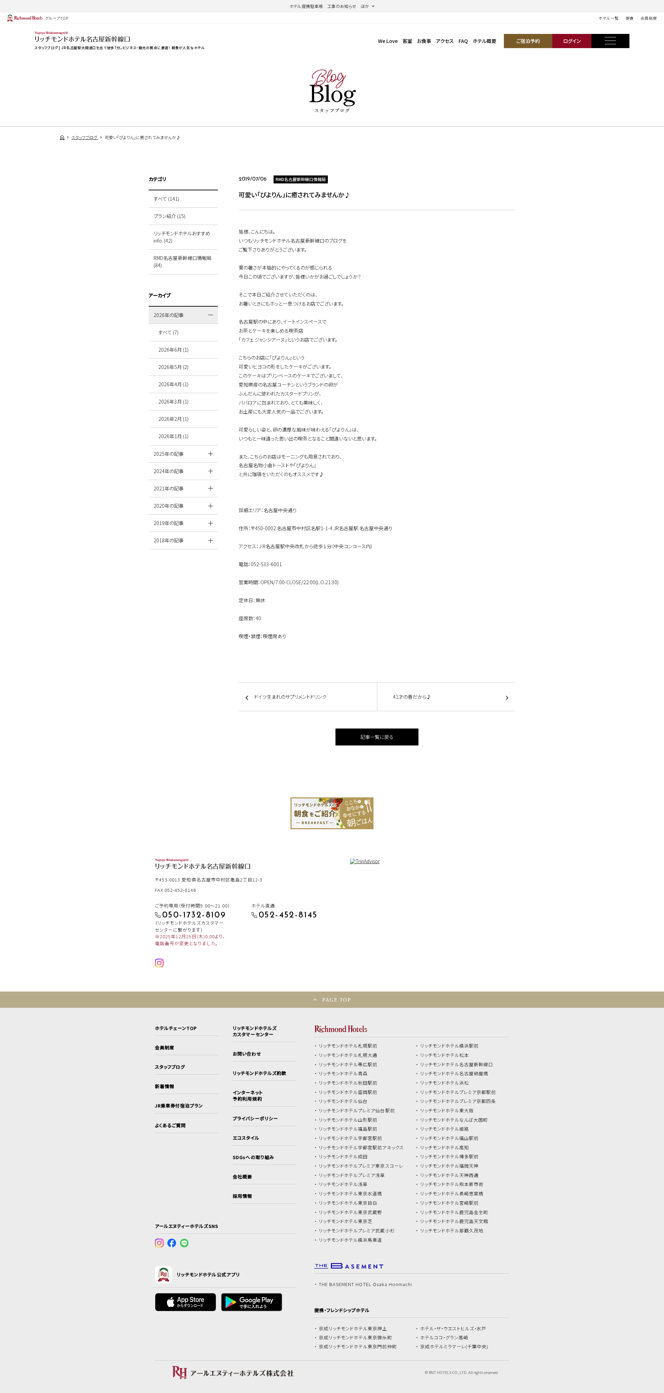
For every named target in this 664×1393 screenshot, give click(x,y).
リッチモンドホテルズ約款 (259, 1073)
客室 (407, 40)
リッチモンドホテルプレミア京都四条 (458, 1101)
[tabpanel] (332, 813)
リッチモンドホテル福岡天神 (449, 1166)
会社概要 (242, 1177)
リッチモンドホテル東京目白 (348, 1203)
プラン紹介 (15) (169, 215)
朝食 (630, 18)
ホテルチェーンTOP (176, 1028)
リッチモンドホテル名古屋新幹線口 (457, 1064)
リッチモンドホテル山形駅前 (348, 1120)
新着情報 (164, 1086)
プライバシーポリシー (255, 1118)
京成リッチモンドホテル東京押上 (353, 1329)
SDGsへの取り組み (253, 1157)
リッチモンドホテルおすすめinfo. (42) (182, 237)
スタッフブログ (170, 1067)
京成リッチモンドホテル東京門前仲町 (358, 1347)
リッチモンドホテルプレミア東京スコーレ (361, 1166)
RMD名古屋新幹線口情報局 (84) (183, 261)
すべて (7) (168, 332)
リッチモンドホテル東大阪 (447, 1110)
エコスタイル (246, 1138)
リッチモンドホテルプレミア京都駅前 (458, 1092)
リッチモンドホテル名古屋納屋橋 (454, 1073)
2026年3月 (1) (173, 401)
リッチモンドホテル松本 (444, 1055)
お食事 (424, 40)
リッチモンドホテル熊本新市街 (452, 1184)
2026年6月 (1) (173, 349)
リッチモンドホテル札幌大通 (348, 1055)
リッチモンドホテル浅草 (343, 1184)
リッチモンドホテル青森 (343, 1073)
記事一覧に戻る (377, 736)
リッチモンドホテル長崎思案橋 (452, 1194)
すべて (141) (166, 198)
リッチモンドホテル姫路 (444, 1129)
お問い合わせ (247, 1054)
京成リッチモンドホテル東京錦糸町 (355, 1338)
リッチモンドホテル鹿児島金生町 (454, 1212)
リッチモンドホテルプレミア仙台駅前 (357, 1110)
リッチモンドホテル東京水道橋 (350, 1194)
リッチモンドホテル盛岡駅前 (348, 1092)
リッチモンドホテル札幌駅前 (348, 1046)
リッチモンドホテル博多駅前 (449, 1157)
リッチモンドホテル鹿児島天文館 (454, 1221)
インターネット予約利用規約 (247, 1095)
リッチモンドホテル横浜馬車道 (350, 1240)
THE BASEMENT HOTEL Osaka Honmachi (365, 1284)
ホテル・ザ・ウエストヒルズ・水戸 (453, 1329)
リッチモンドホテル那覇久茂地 (452, 1231)
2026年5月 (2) (173, 366)
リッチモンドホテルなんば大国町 (454, 1120)
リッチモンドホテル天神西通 (449, 1175)
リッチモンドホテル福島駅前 (348, 1129)
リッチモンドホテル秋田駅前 (348, 1083)
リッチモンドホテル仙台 (343, 1101)
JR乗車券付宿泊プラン (179, 1106)
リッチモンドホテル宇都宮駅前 (350, 1138)
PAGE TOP (336, 1000)
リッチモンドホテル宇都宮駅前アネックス (361, 1148)
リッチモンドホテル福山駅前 (449, 1138)
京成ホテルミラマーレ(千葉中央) (454, 1347)
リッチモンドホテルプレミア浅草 (352, 1175)
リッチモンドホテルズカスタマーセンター (254, 1031)
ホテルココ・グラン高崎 (444, 1338)
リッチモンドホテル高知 (444, 1148)
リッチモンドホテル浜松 (444, 1083)
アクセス (445, 40)
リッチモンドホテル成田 (343, 1157)
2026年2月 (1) (173, 418)
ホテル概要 (484, 40)
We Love (388, 40)
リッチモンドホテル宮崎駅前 (449, 1203)
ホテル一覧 (608, 18)
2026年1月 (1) (173, 436)
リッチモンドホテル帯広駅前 (348, 1064)
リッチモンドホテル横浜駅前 (449, 1046)
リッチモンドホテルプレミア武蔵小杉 (357, 1231)
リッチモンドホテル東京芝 (346, 1221)
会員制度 (648, 18)
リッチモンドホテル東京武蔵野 (350, 1212)
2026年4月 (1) (173, 384)
